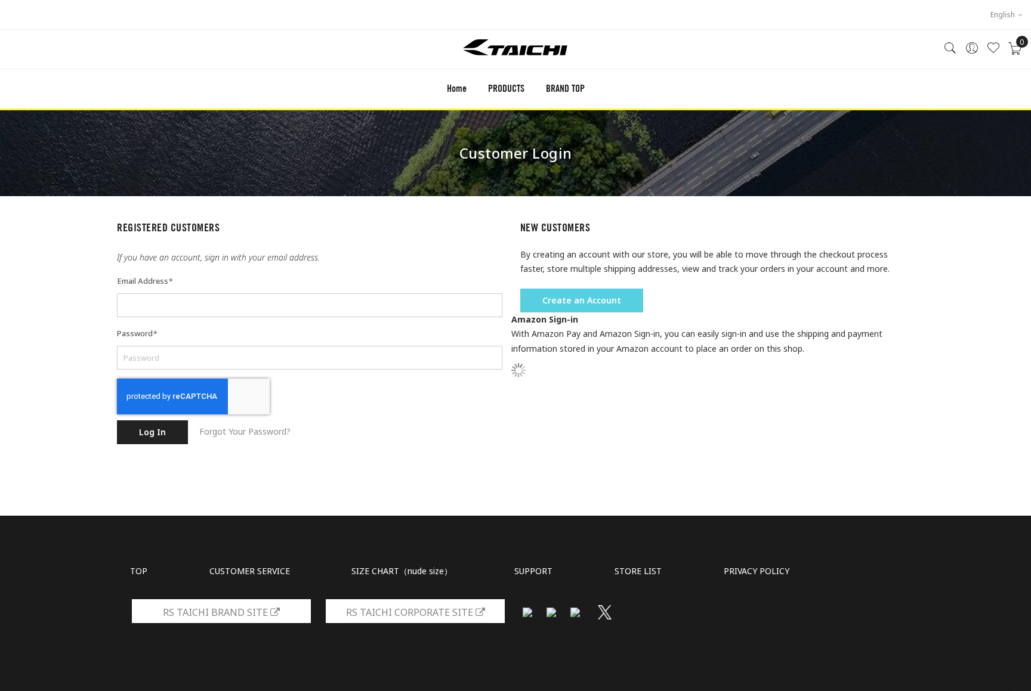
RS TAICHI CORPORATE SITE (411, 612)
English (1003, 15)
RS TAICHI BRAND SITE (216, 612)
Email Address (144, 280)
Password (137, 333)
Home (457, 88)
